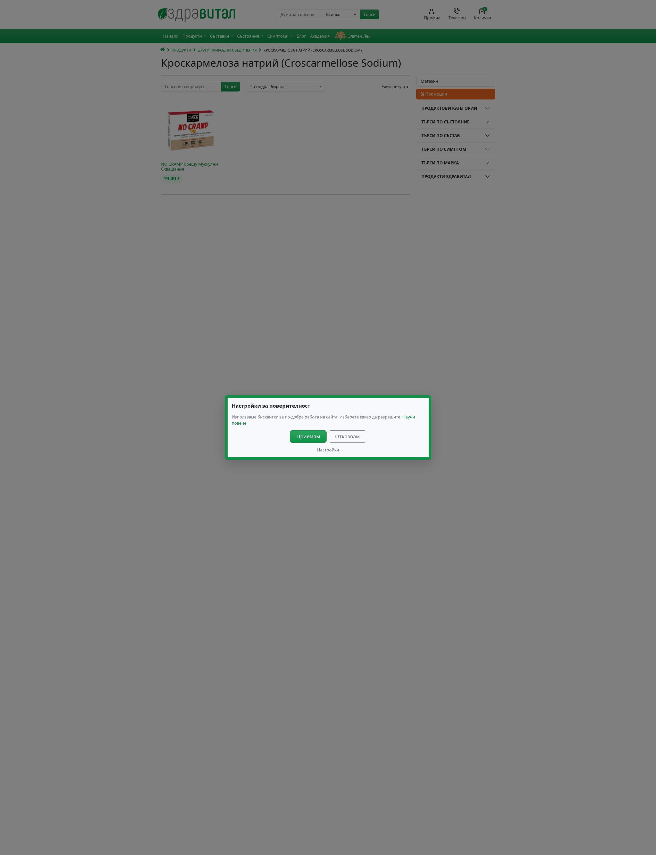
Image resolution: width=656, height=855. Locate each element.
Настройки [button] (328, 450)
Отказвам (347, 436)
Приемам (308, 436)
